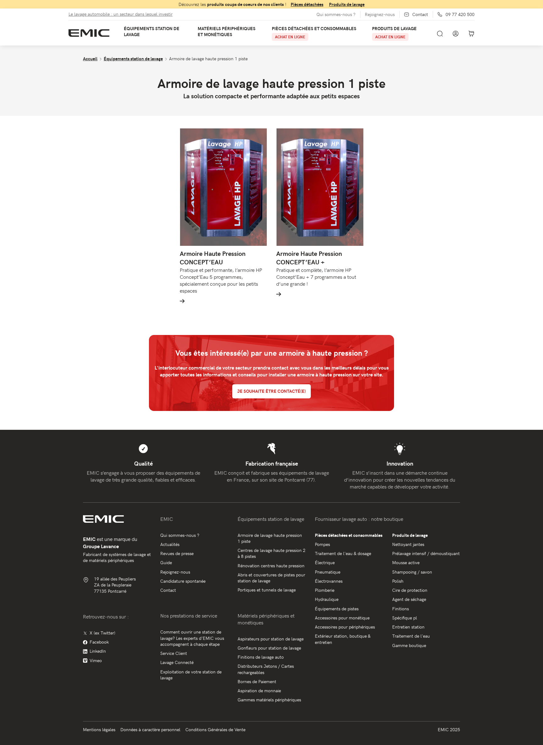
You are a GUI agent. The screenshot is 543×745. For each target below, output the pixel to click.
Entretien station (408, 627)
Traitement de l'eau (411, 636)
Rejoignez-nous (380, 15)
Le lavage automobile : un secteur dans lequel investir (121, 14)
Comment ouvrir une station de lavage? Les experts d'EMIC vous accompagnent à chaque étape (192, 638)
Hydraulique (326, 599)
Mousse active (406, 562)
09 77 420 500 (460, 15)
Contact (420, 15)
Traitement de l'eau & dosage (343, 553)
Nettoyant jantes (408, 544)
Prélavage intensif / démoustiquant (426, 553)
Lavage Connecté (177, 662)
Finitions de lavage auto (261, 657)
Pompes (322, 544)
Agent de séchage (409, 599)
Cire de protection (409, 590)
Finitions (400, 609)
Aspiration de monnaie (259, 691)
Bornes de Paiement (257, 681)
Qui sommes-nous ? (335, 15)
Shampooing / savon (412, 572)
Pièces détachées (307, 4)
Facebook (99, 642)
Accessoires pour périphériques (345, 627)
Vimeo (96, 660)
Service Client (173, 653)
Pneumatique (327, 572)
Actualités (169, 544)
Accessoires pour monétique (342, 618)
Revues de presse (177, 553)
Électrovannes (329, 581)
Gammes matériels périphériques (269, 700)
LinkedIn (98, 651)
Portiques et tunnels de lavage (267, 590)
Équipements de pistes (337, 609)
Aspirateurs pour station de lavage (271, 639)
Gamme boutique (409, 645)
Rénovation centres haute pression (271, 566)
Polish (397, 581)
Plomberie (324, 590)
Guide (166, 562)
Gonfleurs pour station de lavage (269, 648)
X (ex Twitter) (102, 633)
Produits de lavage (347, 4)
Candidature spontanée (183, 581)
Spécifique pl (404, 618)
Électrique (325, 562)
